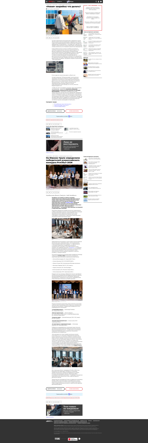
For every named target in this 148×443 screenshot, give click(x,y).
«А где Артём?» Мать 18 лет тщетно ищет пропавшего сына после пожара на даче (94, 45)
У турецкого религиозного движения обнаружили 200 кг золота (95, 184)
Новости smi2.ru (50, 152)
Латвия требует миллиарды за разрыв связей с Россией (93, 192)
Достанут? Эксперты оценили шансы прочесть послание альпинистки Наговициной (95, 42)
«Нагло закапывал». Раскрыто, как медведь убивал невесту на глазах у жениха (94, 53)
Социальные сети (96, 420)
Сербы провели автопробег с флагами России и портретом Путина (95, 63)
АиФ (57, 35)
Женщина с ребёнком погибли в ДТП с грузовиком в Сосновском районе (93, 23)
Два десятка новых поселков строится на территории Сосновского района (56, 129)
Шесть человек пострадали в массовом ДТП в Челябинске (92, 27)
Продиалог (71, 247)
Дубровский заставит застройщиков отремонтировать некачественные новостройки (57, 136)
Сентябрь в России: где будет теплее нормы (95, 59)
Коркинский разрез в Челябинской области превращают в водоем (92, 13)
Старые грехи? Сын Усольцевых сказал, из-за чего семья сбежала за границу (94, 38)
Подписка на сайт (83, 420)
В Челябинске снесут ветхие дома (62, 104)
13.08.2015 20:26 (48, 4)
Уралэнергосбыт (57, 189)
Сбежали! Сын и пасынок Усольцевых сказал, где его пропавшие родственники (95, 174)
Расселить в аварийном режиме (75, 131)
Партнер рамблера (64, 438)
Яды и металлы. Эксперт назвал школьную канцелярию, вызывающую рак (94, 162)
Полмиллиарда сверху (59, 106)
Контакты (90, 420)
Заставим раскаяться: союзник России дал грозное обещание (93, 67)
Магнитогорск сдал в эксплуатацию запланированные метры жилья (57, 132)
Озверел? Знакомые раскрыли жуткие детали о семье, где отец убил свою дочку (93, 8)
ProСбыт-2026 (69, 202)
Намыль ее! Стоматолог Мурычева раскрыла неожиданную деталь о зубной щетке (94, 49)
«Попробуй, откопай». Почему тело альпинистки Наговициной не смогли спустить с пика (94, 166)
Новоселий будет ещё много (61, 105)
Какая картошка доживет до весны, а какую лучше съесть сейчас (94, 195)
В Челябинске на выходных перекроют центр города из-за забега (92, 17)
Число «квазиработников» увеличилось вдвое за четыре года (94, 188)
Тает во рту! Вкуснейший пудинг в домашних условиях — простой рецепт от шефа (94, 170)
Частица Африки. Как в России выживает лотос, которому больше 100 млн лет (94, 34)
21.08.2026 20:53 (49, 156)
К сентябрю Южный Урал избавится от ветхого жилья (74, 129)
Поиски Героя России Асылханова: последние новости (94, 71)
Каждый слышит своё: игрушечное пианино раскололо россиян (94, 75)
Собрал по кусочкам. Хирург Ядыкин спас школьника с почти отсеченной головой (95, 178)
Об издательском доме (58, 420)
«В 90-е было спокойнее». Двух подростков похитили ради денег (94, 158)
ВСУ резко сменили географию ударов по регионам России (93, 199)
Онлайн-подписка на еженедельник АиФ (71, 420)
